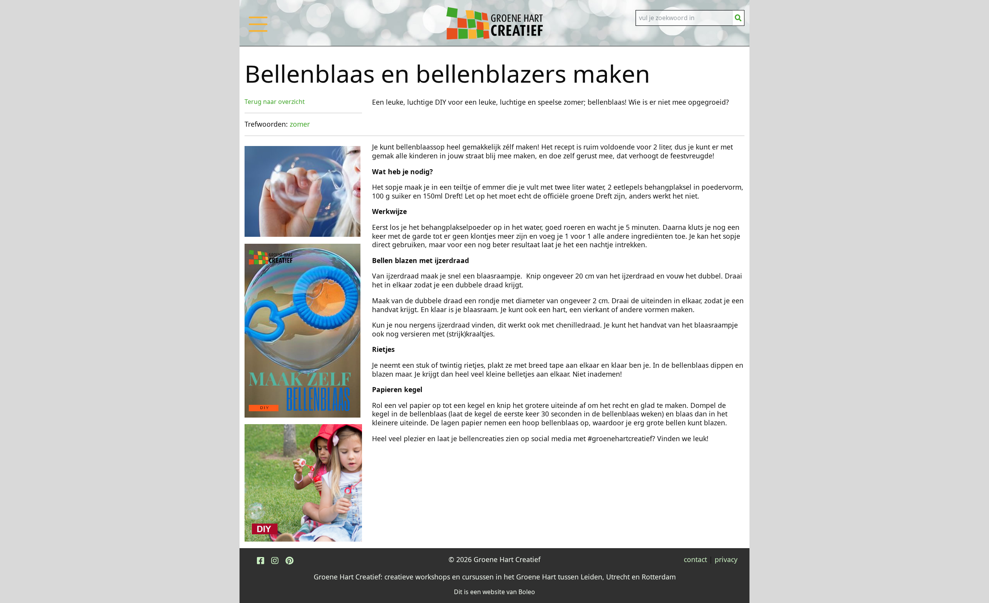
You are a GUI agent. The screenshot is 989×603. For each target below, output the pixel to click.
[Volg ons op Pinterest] (289, 560)
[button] (258, 32)
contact (695, 559)
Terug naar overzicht (275, 101)
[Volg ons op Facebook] (260, 560)
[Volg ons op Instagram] (274, 560)
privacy (726, 559)
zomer (300, 124)
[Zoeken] (738, 17)
